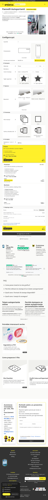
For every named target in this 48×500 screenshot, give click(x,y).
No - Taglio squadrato (24, 83)
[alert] (10, 490)
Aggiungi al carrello (24, 234)
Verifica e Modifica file (9, 131)
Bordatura (6, 69)
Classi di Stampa (36, 460)
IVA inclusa (36, 210)
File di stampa (7, 119)
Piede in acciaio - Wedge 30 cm (38, 99)
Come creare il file (35, 452)
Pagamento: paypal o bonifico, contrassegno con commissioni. (12, 214)
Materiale (6, 66)
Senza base (24, 109)
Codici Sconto (35, 462)
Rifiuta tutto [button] (15, 494)
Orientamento (7, 51)
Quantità (6, 41)
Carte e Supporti (36, 454)
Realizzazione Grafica (36, 468)
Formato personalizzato (9, 60)
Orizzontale (26, 53)
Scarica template (40, 60)
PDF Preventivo (24, 239)
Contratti (21, 495)
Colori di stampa (8, 72)
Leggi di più (10, 485)
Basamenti (6, 99)
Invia (31, 441)
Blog (13, 456)
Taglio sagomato (8, 79)
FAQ (36, 456)
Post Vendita (36, 466)
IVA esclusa (41, 210)
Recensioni (13, 454)
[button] (3, 487)
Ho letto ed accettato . (36, 482)
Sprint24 (9, 4)
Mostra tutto (23, 319)
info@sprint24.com (13, 478)
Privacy (27, 496)
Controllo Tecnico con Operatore (38, 136)
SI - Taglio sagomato (38, 83)
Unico (38, 124)
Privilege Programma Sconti (35, 464)
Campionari (36, 458)
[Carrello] (45, 4)
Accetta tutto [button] (6, 494)
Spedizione (9, 142)
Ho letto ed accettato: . (30, 437)
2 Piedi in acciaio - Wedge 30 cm (24, 98)
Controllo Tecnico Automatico (24, 136)
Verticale (38, 51)
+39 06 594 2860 (13, 476)
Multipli (24, 124)
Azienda (13, 452)
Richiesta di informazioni (13, 474)
